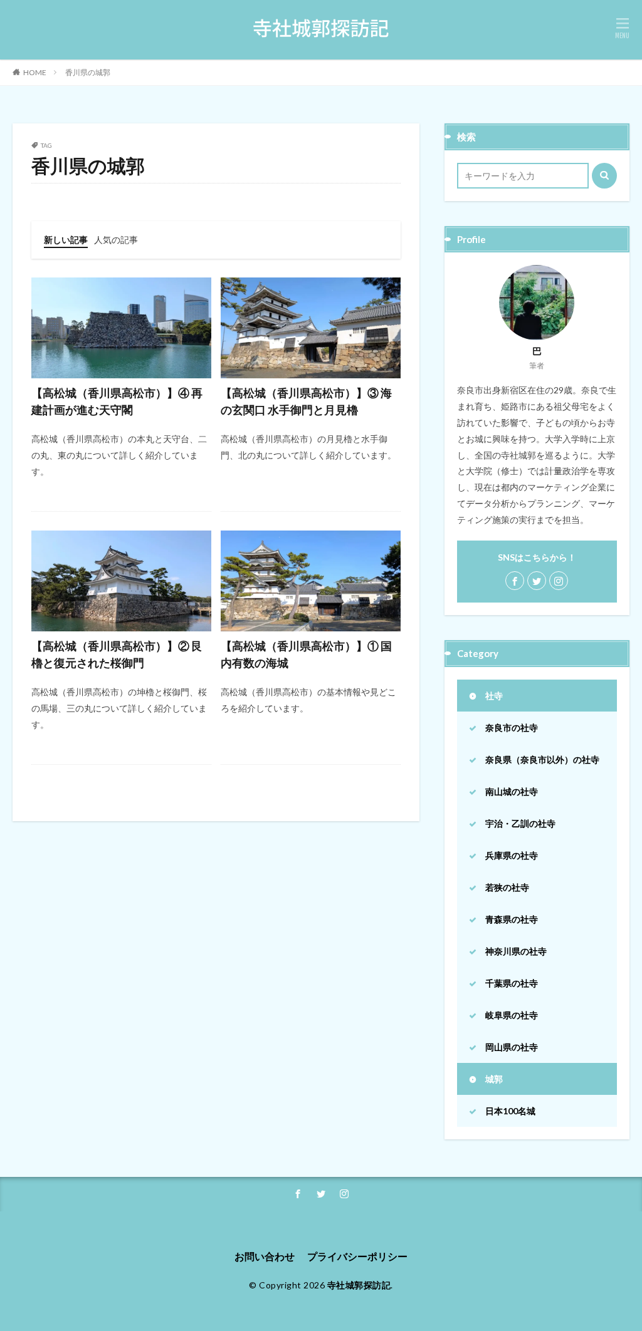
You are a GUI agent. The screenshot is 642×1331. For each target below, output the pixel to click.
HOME (34, 72)
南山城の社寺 (511, 791)
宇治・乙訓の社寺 (520, 823)
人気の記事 (116, 239)
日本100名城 (510, 1111)
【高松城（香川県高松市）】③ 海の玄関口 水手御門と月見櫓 (306, 401)
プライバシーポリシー (357, 1256)
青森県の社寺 (511, 919)
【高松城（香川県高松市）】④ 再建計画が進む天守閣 (117, 401)
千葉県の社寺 (511, 983)
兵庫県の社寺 (511, 855)
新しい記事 (66, 239)
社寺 (494, 695)
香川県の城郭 (87, 72)
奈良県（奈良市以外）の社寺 (542, 759)
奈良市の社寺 (511, 727)
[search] (604, 176)
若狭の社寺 (507, 887)
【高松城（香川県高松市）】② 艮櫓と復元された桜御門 (117, 654)
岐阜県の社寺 (511, 1015)
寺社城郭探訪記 (359, 1285)
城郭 (494, 1079)
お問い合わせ (264, 1256)
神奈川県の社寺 (516, 951)
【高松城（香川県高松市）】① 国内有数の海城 (306, 654)
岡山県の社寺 (511, 1047)
